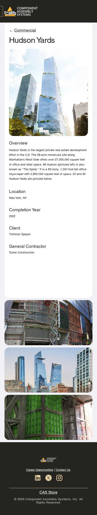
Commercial (25, 30)
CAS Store (48, 492)
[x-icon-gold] (48, 477)
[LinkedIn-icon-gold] (37, 477)
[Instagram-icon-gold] (59, 477)
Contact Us (63, 469)
